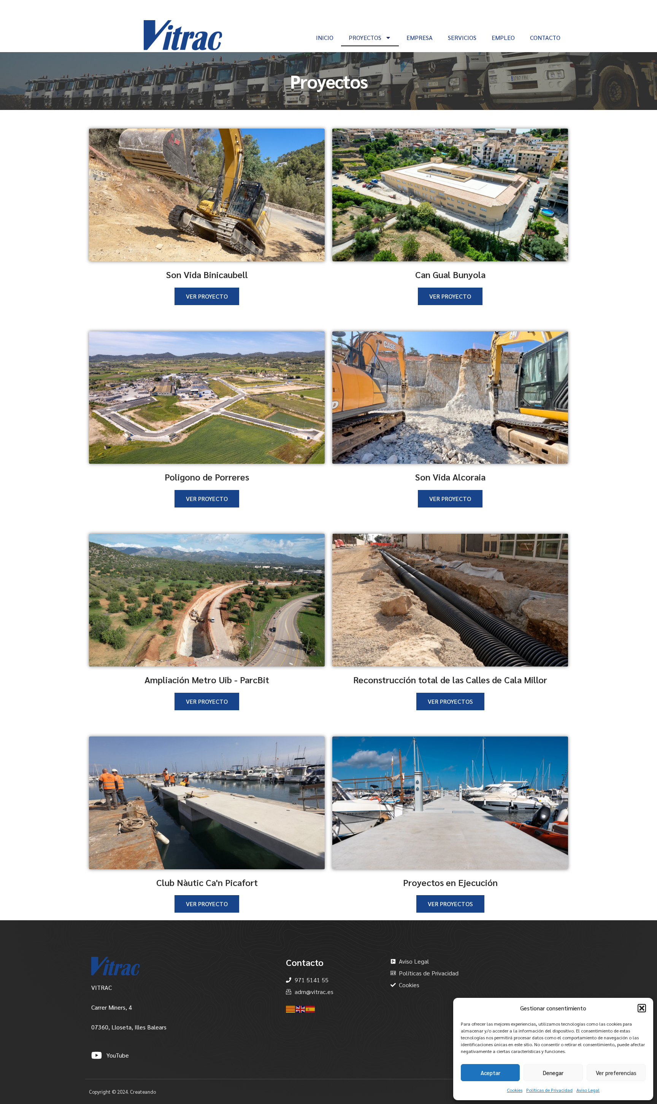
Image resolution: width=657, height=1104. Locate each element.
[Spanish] (311, 1008)
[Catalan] (291, 1008)
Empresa (419, 37)
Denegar (553, 1072)
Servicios (462, 37)
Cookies (514, 1090)
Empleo (503, 37)
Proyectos (365, 37)
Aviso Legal (588, 1090)
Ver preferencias (616, 1072)
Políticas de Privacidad (549, 1090)
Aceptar (490, 1072)
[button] (642, 1008)
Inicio (324, 37)
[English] (301, 1008)
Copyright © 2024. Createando (122, 1091)
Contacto (545, 37)
